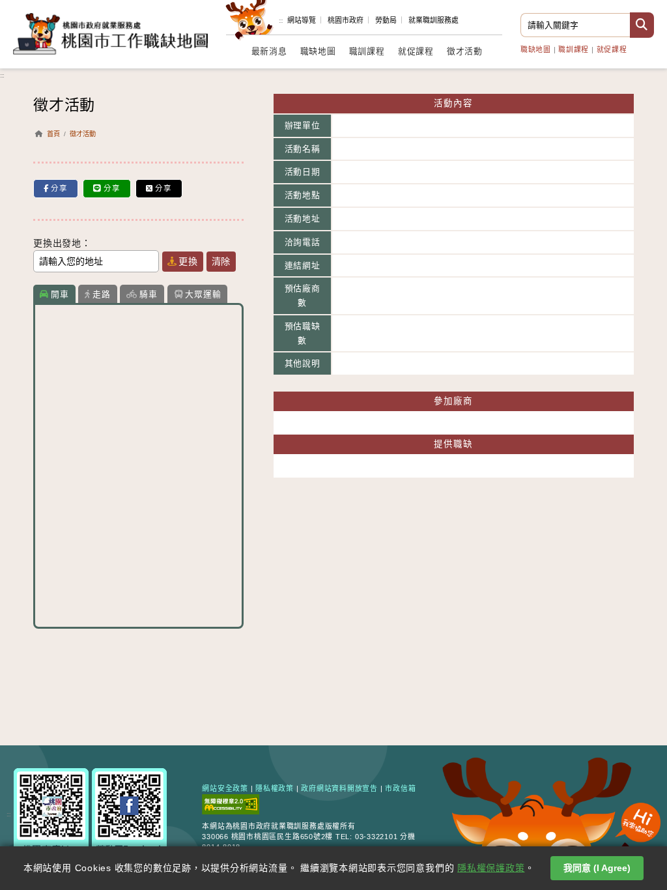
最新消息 (269, 52)
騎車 (148, 294)
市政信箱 (400, 788)
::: (281, 21)
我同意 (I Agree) (597, 868)
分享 (59, 188)
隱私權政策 (274, 788)
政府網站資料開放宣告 (339, 788)
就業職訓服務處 (433, 20)
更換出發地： (62, 243)
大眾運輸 (203, 294)
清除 (221, 261)
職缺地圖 (535, 49)
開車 (60, 294)
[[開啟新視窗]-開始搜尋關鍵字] (642, 25)
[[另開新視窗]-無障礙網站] (230, 803)
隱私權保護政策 (490, 868)
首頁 (53, 133)
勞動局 (386, 20)
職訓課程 (573, 49)
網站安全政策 (225, 788)
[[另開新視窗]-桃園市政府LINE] (51, 813)
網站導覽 (301, 20)
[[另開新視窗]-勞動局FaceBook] (129, 813)
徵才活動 (465, 52)
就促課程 (612, 49)
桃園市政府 (345, 20)
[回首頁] (110, 33)
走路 (101, 294)
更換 (188, 261)
